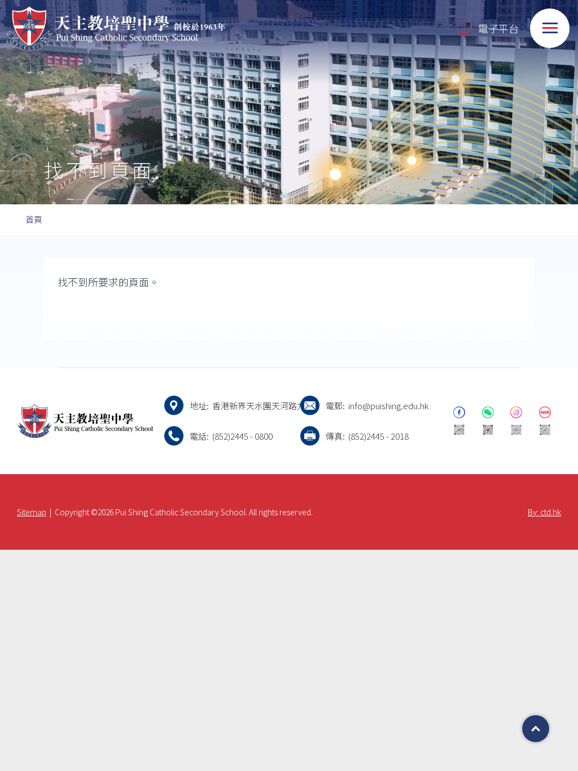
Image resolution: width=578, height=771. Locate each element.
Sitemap (31, 512)
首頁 (33, 219)
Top (549, 724)
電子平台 (498, 28)
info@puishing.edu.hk (388, 405)
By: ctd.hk (544, 512)
